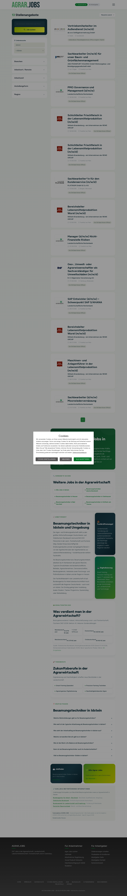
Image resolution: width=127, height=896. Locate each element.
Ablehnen (66, 459)
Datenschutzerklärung (79, 452)
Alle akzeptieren (82, 459)
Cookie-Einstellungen (47, 459)
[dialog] (63, 448)
